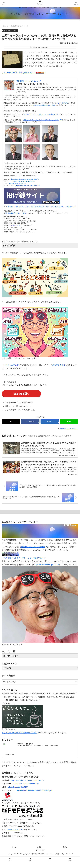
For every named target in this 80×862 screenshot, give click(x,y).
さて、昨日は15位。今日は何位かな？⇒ (19, 73)
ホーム (14, 847)
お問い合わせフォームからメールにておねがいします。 (41, 120)
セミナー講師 (60, 103)
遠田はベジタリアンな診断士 (32, 547)
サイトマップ (40, 850)
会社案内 (40, 847)
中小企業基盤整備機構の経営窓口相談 (42, 105)
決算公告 (66, 847)
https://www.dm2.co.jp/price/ (45, 565)
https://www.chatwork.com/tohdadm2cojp (34, 790)
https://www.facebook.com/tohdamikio (23, 179)
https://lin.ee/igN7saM (16, 183)
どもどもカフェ (10, 365)
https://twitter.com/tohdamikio (22, 181)
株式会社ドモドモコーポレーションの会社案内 (39, 114)
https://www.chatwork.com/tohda (26, 185)
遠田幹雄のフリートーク (11, 30)
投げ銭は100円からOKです (14, 213)
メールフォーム (13, 225)
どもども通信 (57, 365)
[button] (76, 682)
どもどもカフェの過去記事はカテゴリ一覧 (19, 733)
